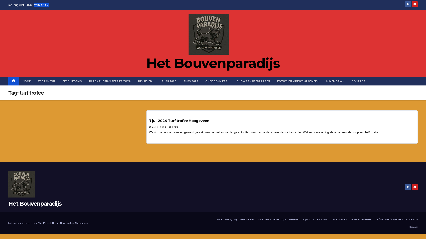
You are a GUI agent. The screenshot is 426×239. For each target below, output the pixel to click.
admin (176, 127)
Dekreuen (145, 81)
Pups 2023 (191, 81)
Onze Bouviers (216, 81)
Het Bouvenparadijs (213, 63)
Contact (358, 81)
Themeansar (81, 223)
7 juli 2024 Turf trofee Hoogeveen (179, 121)
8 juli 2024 (159, 127)
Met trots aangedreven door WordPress (29, 223)
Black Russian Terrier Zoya (110, 81)
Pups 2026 (169, 81)
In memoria (334, 81)
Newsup (64, 223)
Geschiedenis (72, 81)
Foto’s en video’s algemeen (298, 81)
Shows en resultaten (253, 81)
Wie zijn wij (46, 81)
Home (27, 81)
